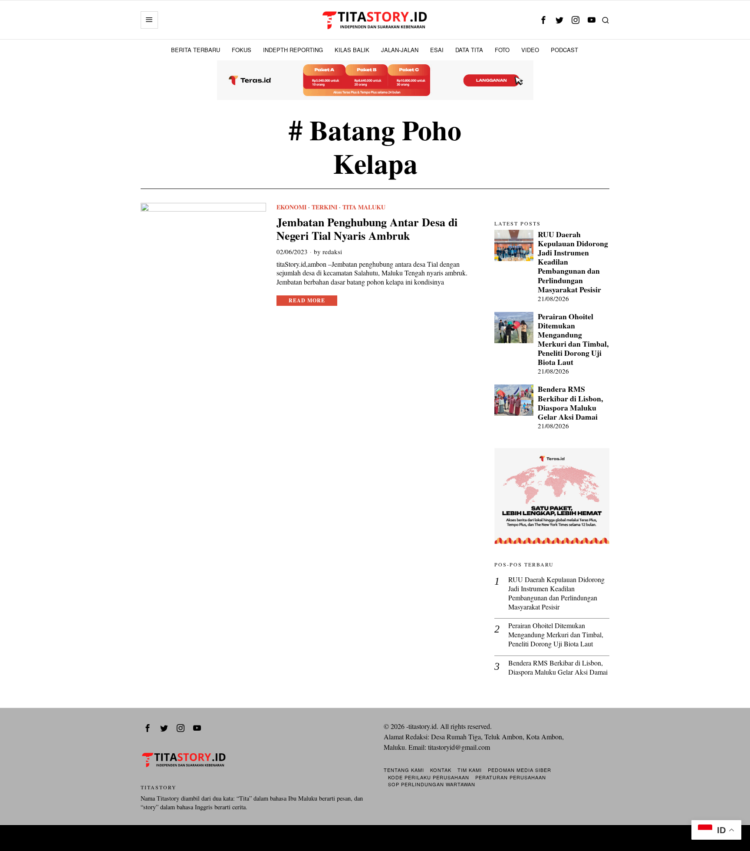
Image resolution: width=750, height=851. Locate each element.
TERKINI (324, 207)
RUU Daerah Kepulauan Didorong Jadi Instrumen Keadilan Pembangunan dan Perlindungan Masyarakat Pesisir (573, 262)
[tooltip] (543, 19)
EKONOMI (291, 207)
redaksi (332, 251)
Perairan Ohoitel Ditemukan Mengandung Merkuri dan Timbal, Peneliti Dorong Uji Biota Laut (573, 339)
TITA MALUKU (363, 207)
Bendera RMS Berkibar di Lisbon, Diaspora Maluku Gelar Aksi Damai (570, 402)
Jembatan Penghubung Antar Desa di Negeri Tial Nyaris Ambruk (366, 228)
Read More (307, 300)
